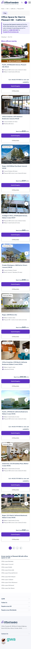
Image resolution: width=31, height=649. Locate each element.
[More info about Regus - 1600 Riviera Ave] (15, 311)
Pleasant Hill (20, 8)
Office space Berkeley (7, 561)
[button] (22, 300)
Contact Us (4, 633)
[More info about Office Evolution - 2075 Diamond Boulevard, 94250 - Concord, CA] (15, 113)
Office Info (15, 91)
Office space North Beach (8, 576)
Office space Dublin (6, 567)
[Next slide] (26, 53)
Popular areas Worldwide (8, 610)
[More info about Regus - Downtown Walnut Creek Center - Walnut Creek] (15, 512)
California (13, 8)
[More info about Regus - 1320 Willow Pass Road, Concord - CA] (15, 163)
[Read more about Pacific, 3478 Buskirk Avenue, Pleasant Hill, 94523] (15, 76)
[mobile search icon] (26, 2)
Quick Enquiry (15, 86)
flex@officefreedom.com (11, 32)
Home (2, 8)
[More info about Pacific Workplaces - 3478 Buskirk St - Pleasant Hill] (15, 61)
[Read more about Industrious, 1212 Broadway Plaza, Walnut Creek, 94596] (15, 474)
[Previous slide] (5, 53)
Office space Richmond (7, 585)
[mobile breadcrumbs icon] (29, 2)
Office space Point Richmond (9, 582)
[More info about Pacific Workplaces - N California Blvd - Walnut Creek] (15, 408)
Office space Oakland (7, 579)
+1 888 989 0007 (13, 30)
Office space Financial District (9, 573)
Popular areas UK (6, 606)
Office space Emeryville (7, 570)
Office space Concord (7, 564)
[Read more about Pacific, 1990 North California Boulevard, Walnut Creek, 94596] (15, 423)
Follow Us (4, 602)
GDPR (3, 599)
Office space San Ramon (8, 588)
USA (7, 8)
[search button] (18, 2)
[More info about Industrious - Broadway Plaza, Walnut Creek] (15, 460)
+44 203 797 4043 (16, 79)
